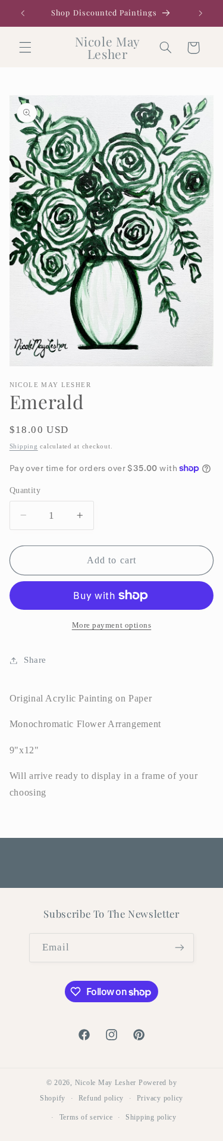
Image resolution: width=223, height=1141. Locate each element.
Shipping (24, 446)
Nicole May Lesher (106, 1082)
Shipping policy (151, 1117)
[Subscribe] (179, 947)
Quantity (25, 490)
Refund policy (101, 1098)
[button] (25, 47)
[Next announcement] (200, 13)
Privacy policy (160, 1098)
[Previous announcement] (23, 13)
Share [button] (35, 660)
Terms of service (86, 1117)
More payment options (112, 625)
